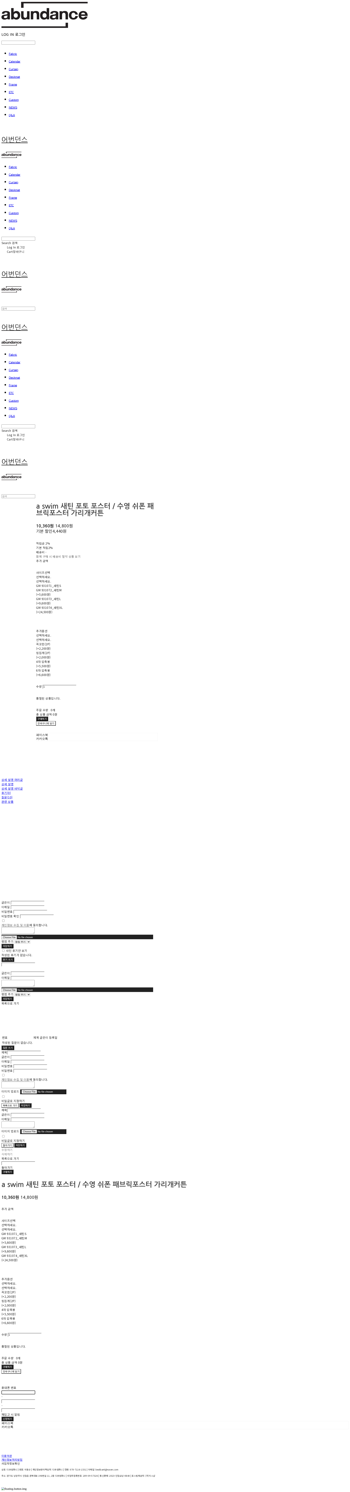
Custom (14, 100)
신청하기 (7, 1419)
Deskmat (14, 77)
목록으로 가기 (10, 1105)
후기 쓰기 (8, 959)
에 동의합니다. (24, 925)
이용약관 (6, 1456)
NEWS (13, 108)
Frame (13, 85)
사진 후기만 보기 (16, 950)
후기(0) (6, 793)
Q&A (12, 115)
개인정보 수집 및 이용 (15, 925)
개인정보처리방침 (12, 1460)
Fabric (13, 54)
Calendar (14, 62)
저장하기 (7, 946)
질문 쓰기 (8, 1047)
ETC (11, 92)
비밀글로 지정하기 (13, 1101)
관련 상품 (7, 801)
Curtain (13, 69)
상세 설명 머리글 (12, 779)
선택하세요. (43, 577)
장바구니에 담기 (11, 1371)
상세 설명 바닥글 (12, 788)
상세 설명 (7, 784)
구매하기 (7, 1172)
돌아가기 (7, 1145)
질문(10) (7, 797)
